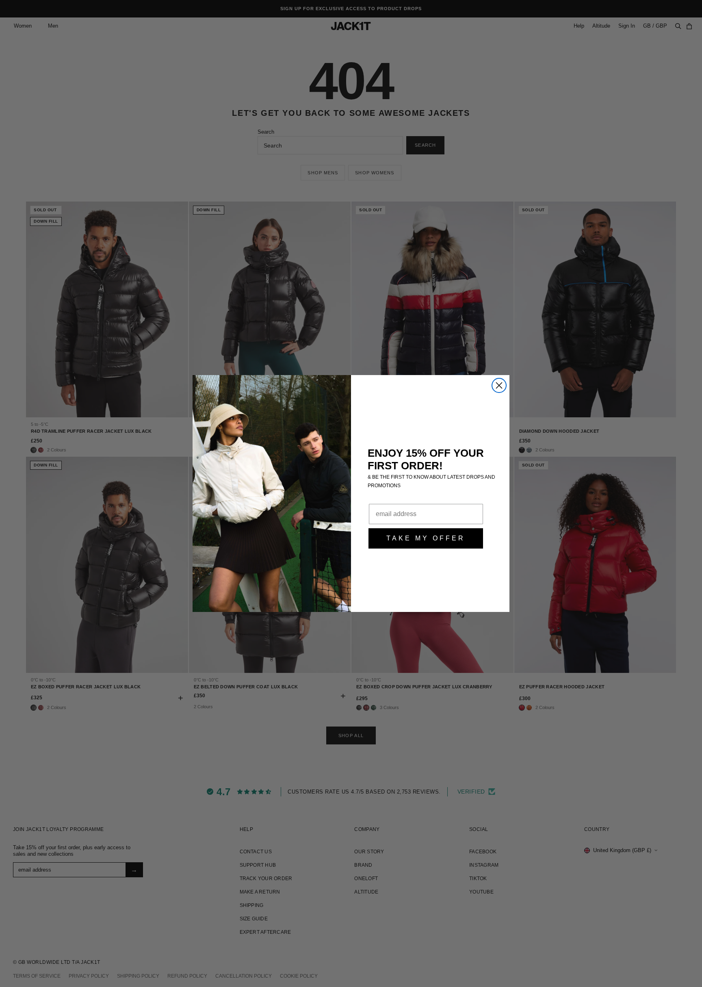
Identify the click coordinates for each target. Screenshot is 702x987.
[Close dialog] (499, 385)
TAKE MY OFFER (425, 538)
